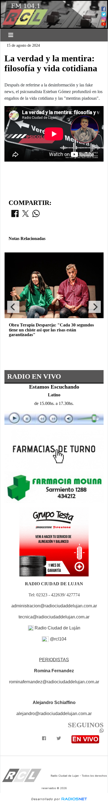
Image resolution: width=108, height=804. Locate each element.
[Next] (95, 307)
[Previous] (13, 307)
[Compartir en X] (25, 215)
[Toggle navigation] (11, 35)
